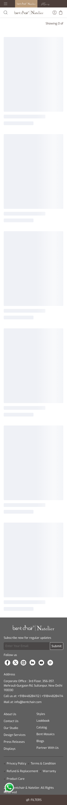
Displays (9, 749)
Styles (40, 714)
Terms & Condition (43, 763)
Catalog (41, 727)
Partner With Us (47, 748)
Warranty (49, 771)
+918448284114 (52, 696)
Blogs (40, 741)
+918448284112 (28, 696)
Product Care (16, 779)
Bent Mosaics (45, 734)
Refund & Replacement (22, 771)
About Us (10, 714)
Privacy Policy (16, 763)
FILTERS (36, 800)
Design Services (14, 735)
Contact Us (11, 721)
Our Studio (11, 728)
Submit (57, 646)
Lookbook (43, 721)
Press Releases (14, 742)
